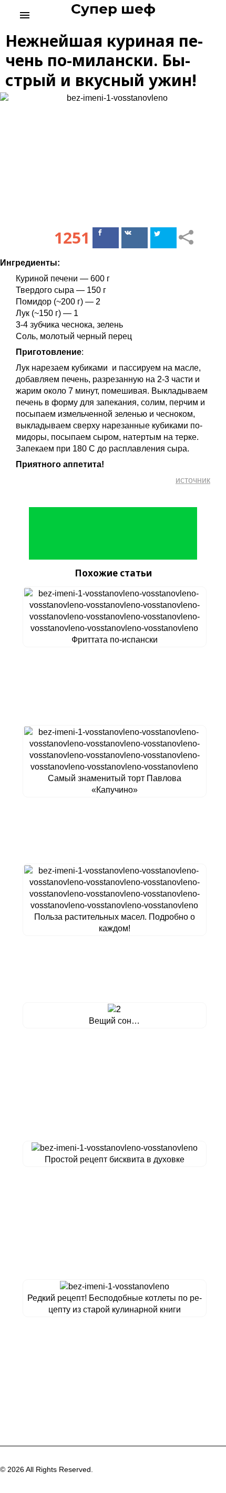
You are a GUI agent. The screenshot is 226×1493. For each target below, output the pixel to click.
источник (193, 480)
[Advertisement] (113, 533)
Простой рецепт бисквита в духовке (114, 1159)
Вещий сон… (114, 1020)
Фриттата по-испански (114, 639)
